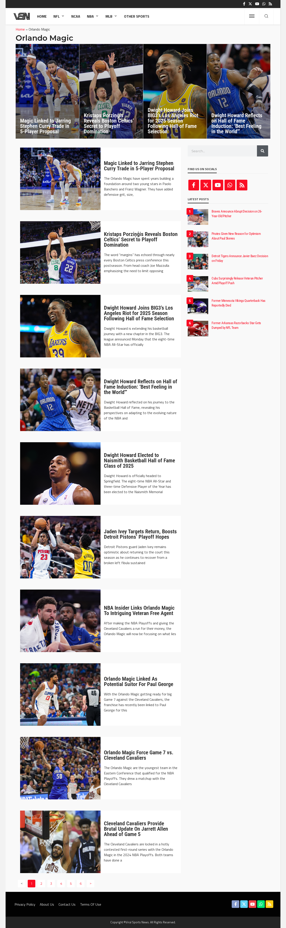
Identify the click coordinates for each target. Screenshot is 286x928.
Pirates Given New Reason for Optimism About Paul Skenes (236, 236)
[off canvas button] (251, 16)
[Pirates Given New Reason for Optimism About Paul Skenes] (198, 239)
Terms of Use (90, 904)
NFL (56, 16)
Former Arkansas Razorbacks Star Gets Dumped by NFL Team (236, 325)
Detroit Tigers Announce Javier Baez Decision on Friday (240, 258)
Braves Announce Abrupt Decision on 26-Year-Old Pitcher (237, 213)
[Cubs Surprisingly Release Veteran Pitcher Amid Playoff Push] (198, 284)
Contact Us (67, 904)
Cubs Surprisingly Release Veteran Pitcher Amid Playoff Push (237, 280)
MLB (108, 16)
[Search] (266, 16)
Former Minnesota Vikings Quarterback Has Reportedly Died (238, 303)
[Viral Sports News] (22, 16)
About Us (47, 904)
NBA (90, 16)
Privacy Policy (25, 904)
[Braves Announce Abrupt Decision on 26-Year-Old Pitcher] (198, 217)
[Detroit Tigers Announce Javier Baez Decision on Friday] (198, 261)
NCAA (75, 16)
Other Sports (136, 16)
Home (42, 16)
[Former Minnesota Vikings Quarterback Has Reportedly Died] (198, 306)
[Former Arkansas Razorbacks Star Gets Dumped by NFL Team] (198, 328)
